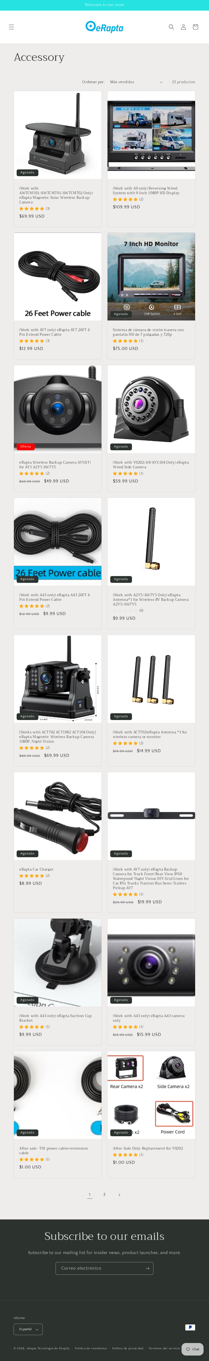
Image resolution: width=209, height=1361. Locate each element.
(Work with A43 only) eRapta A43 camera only (149, 1018)
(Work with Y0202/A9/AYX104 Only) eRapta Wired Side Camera (151, 465)
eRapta (31, 1348)
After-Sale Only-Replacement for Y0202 (148, 1148)
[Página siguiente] (119, 1195)
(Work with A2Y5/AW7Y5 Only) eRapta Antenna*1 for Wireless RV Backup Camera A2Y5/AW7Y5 (151, 600)
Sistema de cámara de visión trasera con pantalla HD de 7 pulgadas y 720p (148, 332)
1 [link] (90, 1194)
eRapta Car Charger (36, 869)
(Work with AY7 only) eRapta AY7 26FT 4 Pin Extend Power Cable (54, 332)
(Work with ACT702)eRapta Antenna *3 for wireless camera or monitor (150, 734)
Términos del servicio (164, 1348)
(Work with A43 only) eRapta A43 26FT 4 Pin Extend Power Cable (54, 597)
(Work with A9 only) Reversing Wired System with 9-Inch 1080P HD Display (146, 191)
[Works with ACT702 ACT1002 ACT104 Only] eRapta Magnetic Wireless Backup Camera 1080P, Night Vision (57, 737)
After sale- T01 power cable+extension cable (53, 1151)
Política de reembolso (91, 1348)
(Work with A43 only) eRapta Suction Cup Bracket (55, 1018)
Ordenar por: (93, 82)
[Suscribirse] (147, 1268)
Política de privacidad (127, 1348)
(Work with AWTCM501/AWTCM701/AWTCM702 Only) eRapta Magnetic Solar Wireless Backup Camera (56, 195)
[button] (11, 27)
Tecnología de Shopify (54, 1348)
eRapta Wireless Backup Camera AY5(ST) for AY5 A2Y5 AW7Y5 (55, 465)
